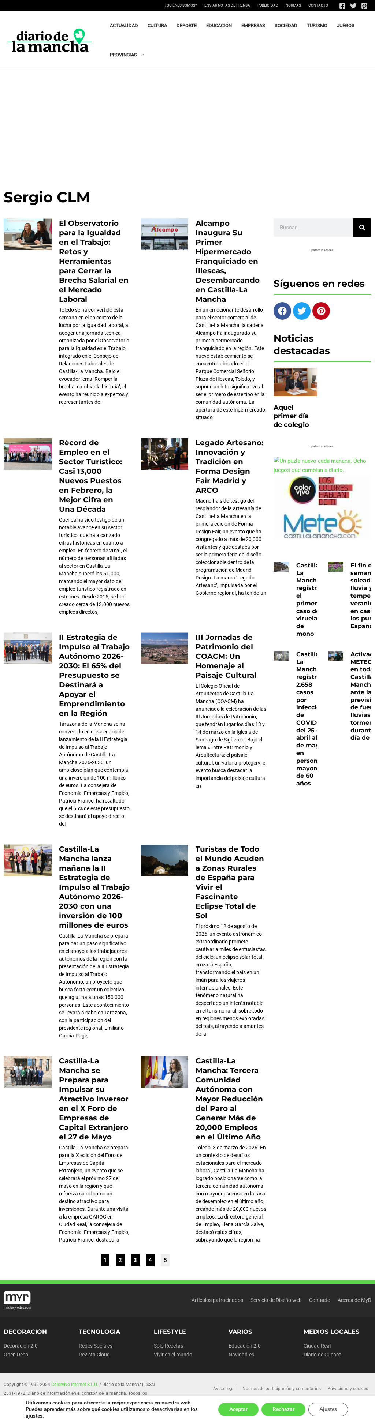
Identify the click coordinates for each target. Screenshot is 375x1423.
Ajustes (328, 1409)
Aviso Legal (224, 1388)
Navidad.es (241, 1355)
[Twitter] (353, 6)
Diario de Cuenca (323, 1355)
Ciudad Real (317, 1346)
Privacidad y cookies (347, 1388)
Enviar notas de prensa (227, 5)
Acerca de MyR (354, 1300)
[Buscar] (362, 227)
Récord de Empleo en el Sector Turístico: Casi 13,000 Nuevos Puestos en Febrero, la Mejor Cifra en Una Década (90, 476)
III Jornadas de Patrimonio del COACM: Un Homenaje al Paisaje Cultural (226, 656)
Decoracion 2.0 (21, 1346)
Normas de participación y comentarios (281, 1388)
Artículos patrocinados (217, 1300)
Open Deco (16, 1355)
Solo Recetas (168, 1346)
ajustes (34, 1416)
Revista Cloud (94, 1355)
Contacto (318, 5)
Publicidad (267, 5)
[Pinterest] (364, 6)
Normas (293, 5)
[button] (140, 55)
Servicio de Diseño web (276, 1300)
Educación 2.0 (245, 1346)
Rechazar (283, 1409)
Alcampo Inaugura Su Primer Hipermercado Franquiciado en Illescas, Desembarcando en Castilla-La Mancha (228, 261)
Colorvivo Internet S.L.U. (74, 1384)
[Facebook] (342, 6)
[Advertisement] (187, 125)
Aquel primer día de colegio (291, 416)
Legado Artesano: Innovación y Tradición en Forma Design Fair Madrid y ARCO (229, 466)
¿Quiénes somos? (181, 5)
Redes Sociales (95, 1346)
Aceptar (238, 1409)
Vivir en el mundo (173, 1355)
